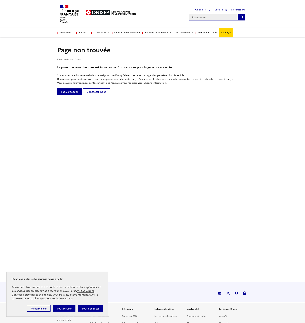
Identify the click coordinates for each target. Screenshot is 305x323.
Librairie (219, 9)
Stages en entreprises (196, 316)
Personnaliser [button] (39, 308)
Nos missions (238, 9)
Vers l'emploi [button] (183, 32)
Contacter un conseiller (127, 32)
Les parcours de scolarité (165, 316)
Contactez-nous (96, 91)
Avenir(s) (226, 32)
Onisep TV (201, 9)
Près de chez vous (207, 32)
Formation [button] (65, 32)
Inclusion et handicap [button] (156, 32)
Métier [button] (82, 32)
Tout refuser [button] (64, 308)
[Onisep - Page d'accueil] (98, 12)
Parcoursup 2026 (129, 316)
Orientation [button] (100, 32)
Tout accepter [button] (90, 308)
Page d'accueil (69, 91)
